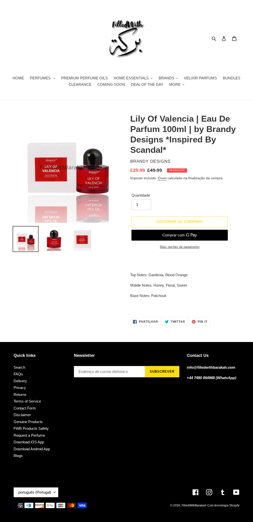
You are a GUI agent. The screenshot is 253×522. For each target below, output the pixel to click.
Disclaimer (22, 415)
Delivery (20, 381)
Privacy (20, 388)
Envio (162, 178)
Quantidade (140, 195)
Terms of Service (27, 401)
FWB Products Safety (31, 428)
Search (19, 367)
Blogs (18, 456)
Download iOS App (29, 442)
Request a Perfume (29, 435)
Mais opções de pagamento (179, 247)
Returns (20, 394)
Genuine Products (28, 422)
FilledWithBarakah (194, 505)
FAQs (18, 374)
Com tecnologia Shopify (223, 505)
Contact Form (25, 408)
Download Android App (32, 449)
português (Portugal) (34, 492)
